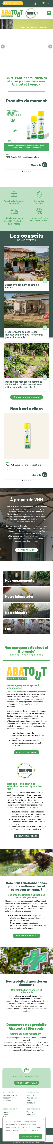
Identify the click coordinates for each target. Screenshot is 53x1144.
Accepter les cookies (30, 1136)
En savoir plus (32, 1130)
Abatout (9, 154)
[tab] (23, 71)
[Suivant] (50, 46)
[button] (28, 3)
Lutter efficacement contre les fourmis (22, 286)
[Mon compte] (35, 3)
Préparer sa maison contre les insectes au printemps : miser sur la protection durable (24, 334)
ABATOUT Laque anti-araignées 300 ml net (24, 465)
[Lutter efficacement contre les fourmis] (26, 263)
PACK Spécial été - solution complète (22, 157)
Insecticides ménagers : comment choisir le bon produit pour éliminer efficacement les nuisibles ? (23, 384)
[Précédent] (3, 46)
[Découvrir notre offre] (26, 46)
